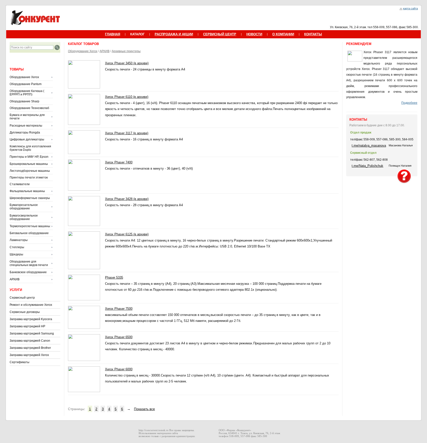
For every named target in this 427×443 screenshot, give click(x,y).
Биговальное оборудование (29, 233)
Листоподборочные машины (30, 171)
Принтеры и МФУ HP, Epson (29, 156)
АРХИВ (15, 279)
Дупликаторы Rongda (25, 132)
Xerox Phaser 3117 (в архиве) (126, 133)
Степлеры (17, 247)
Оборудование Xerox (24, 77)
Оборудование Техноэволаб (29, 108)
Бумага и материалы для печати (27, 116)
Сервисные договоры (25, 312)
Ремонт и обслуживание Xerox (31, 305)
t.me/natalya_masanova (369, 145)
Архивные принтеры (126, 51)
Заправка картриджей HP (27, 326)
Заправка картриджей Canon (30, 340)
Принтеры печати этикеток (29, 177)
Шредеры (16, 254)
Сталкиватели (20, 184)
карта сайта (410, 8)
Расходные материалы (26, 125)
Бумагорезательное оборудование (24, 206)
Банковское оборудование (28, 272)
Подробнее (409, 103)
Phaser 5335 (114, 277)
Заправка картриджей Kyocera (31, 319)
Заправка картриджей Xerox (29, 355)
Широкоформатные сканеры (30, 198)
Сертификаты (19, 362)
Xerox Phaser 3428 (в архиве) (127, 199)
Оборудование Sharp (24, 101)
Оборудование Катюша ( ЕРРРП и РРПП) (27, 92)
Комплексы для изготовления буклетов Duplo (30, 148)
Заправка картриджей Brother (30, 348)
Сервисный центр (22, 297)
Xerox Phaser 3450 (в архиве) (127, 63)
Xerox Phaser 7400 (118, 162)
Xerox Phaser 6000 (118, 369)
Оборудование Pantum (26, 84)
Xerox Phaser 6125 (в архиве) (127, 234)
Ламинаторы (19, 240)
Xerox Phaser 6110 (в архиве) (126, 97)
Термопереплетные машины (30, 226)
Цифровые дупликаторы (27, 139)
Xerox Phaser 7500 (118, 308)
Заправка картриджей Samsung (32, 333)
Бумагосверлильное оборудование (24, 217)
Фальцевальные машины (27, 191)
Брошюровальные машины (29, 164)
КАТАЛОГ (137, 34)
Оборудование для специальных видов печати (29, 263)
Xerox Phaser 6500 (118, 337)
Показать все (144, 409)
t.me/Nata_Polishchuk (367, 166)
